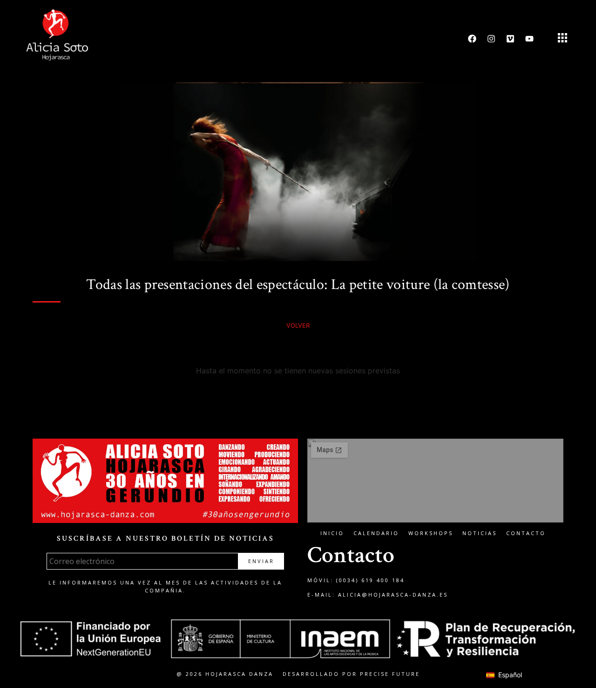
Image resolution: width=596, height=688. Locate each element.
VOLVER (298, 325)
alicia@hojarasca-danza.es (393, 594)
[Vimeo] (510, 38)
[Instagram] (491, 38)
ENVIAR (261, 560)
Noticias (479, 533)
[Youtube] (529, 38)
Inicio (332, 533)
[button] (562, 39)
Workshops (430, 533)
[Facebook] (472, 38)
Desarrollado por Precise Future (351, 673)
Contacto (526, 533)
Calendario (376, 533)
